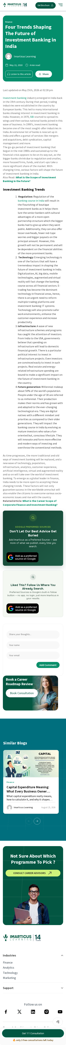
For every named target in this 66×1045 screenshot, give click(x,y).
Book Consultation (22, 693)
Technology (10, 973)
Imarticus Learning (25, 56)
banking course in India (31, 200)
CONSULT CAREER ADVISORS (29, 873)
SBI (32, 116)
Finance (8, 962)
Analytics (8, 967)
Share (45, 74)
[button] (37, 821)
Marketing (9, 978)
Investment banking (15, 98)
